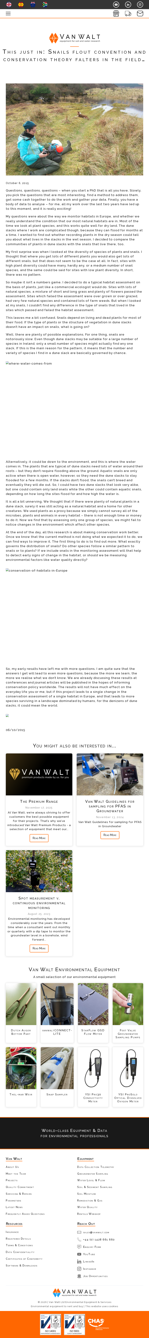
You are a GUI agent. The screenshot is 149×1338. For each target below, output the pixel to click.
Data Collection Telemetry (95, 1166)
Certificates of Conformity (24, 1258)
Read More (39, 838)
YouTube (89, 1254)
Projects (11, 1180)
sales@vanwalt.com (96, 1232)
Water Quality (87, 1207)
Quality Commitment (20, 1186)
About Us (12, 1166)
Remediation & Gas (89, 1200)
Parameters (13, 1200)
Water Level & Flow (91, 1180)
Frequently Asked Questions (25, 1213)
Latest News (14, 1207)
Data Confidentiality (20, 1251)
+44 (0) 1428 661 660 (99, 1239)
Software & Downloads (21, 1265)
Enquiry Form (92, 1246)
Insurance (12, 1231)
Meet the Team (16, 1173)
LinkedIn (88, 1261)
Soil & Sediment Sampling (94, 1186)
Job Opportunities (95, 1276)
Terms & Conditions (19, 1245)
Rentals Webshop (89, 1213)
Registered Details (18, 1238)
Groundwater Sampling (92, 1173)
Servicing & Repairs (19, 1193)
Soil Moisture (86, 1193)
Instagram (89, 1268)
